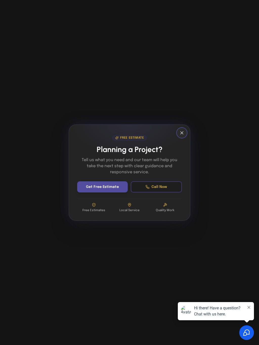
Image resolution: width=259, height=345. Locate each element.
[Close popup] (182, 133)
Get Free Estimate (102, 187)
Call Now (159, 187)
